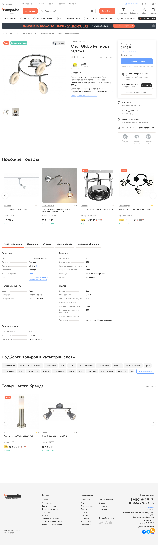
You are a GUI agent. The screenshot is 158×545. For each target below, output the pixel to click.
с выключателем (133, 365)
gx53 (21, 371)
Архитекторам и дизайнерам (100, 18)
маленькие (33, 371)
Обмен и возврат (106, 499)
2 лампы (117, 365)
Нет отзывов (82, 57)
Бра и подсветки (49, 506)
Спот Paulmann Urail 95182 (15, 209)
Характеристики (13, 244)
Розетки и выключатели (52, 524)
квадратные (103, 365)
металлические (86, 365)
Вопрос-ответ (86, 521)
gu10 (148, 365)
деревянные (9, 365)
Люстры (45, 499)
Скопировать (149, 509)
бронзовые (9, 371)
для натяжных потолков (30, 365)
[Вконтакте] (144, 533)
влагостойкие (107, 371)
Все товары (151, 386)
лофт (81, 371)
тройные (92, 371)
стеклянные (59, 371)
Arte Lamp (84, 206)
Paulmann (7, 206)
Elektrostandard (48, 206)
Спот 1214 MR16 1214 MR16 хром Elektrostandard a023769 (56, 210)
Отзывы (102, 503)
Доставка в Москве (88, 244)
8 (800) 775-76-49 (141, 502)
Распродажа (10, 18)
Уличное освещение (50, 518)
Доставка (85, 518)
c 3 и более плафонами (38, 277)
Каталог (32, 11)
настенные (51, 365)
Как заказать (86, 524)
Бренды (84, 509)
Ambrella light (124, 206)
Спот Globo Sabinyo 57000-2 (54, 436)
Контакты (103, 506)
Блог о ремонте (128, 18)
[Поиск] (42, 11)
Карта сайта (104, 509)
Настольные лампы (50, 509)
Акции (26, 18)
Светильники (47, 503)
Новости (84, 515)
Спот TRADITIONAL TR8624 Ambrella (135, 209)
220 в (71, 365)
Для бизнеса (149, 18)
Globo (83, 63)
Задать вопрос (64, 244)
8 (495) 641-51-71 (149, 4)
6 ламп (46, 371)
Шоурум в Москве (44, 18)
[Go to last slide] (5, 195)
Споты (45, 515)
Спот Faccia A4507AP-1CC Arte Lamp (97, 209)
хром (71, 371)
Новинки (84, 512)
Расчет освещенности (70, 18)
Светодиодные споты (38, 279)
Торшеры (46, 512)
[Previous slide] (7, 72)
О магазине (85, 499)
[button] (6, 112)
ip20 (62, 365)
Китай (133, 371)
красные (122, 371)
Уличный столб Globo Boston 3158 (18, 436)
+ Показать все (145, 371)
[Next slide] (61, 72)
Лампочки (32, 244)
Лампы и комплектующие (52, 521)
